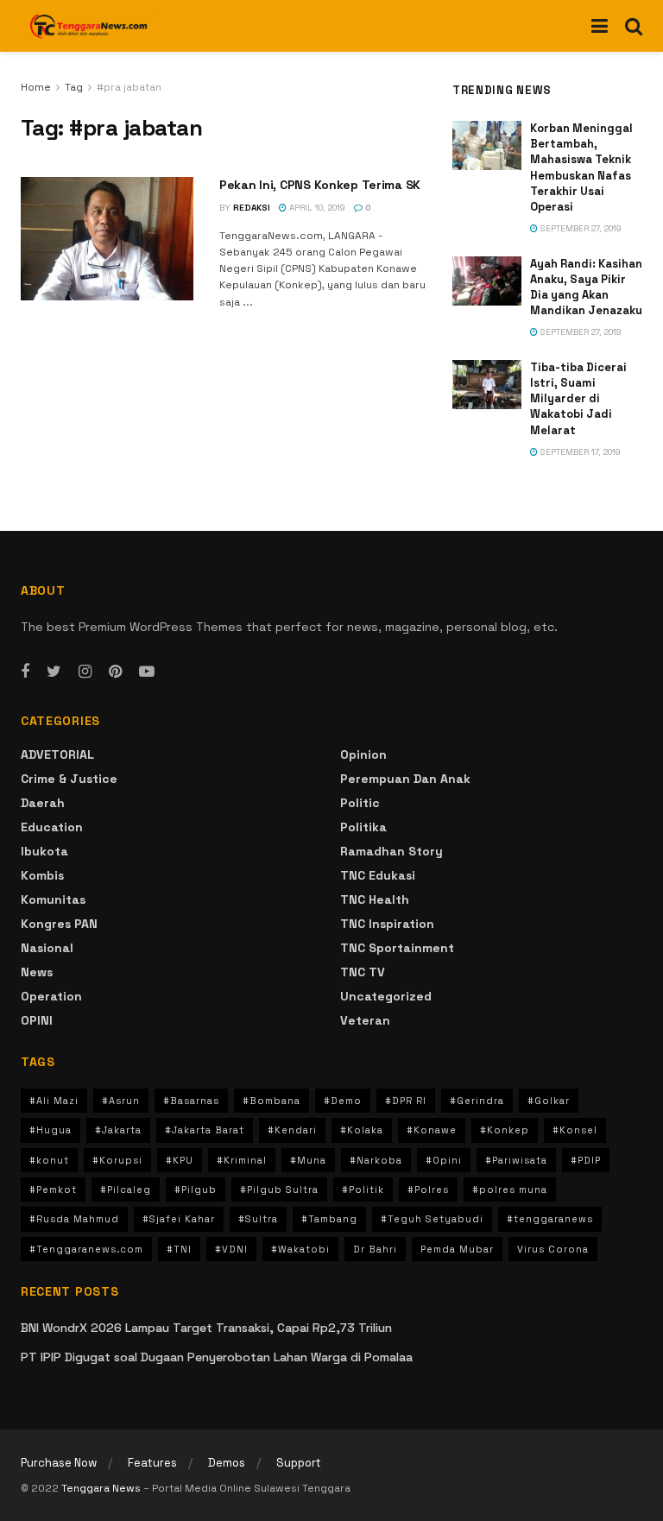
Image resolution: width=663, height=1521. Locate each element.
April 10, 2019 (316, 207)
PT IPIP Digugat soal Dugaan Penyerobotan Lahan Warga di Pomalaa (217, 1357)
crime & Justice (69, 778)
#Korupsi (117, 1160)
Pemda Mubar (457, 1249)
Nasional (47, 948)
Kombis (42, 875)
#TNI (179, 1249)
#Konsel (574, 1130)
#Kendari (292, 1130)
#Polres (428, 1189)
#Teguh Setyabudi (432, 1219)
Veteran (365, 1020)
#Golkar (548, 1101)
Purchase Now (59, 1462)
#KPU (179, 1160)
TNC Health (374, 899)
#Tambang (329, 1219)
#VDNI (231, 1249)
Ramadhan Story (391, 851)
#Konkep (504, 1130)
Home (36, 87)
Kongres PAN (59, 923)
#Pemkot (53, 1189)
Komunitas (53, 899)
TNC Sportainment (397, 948)
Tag (74, 87)
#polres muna (509, 1189)
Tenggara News (102, 1488)
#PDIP (586, 1160)
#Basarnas (191, 1101)
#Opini (444, 1160)
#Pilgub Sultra (279, 1189)
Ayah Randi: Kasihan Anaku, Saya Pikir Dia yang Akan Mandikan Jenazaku (586, 287)
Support (298, 1462)
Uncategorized (386, 996)
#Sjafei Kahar (178, 1219)
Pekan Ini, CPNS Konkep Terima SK (319, 184)
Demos (226, 1462)
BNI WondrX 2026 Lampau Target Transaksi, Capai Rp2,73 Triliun (206, 1327)
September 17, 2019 (579, 452)
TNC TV (362, 972)
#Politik (363, 1189)
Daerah (43, 803)
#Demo (343, 1101)
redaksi (251, 207)
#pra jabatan (129, 87)
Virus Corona (553, 1249)
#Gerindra (477, 1101)
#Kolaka (361, 1130)
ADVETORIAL (57, 754)
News (37, 972)
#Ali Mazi (54, 1101)
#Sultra (258, 1219)
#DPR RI (405, 1101)
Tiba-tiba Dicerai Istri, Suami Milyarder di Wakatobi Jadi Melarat (578, 399)
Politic (360, 803)
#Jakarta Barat (204, 1130)
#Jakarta (118, 1130)
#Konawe (432, 1130)
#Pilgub (195, 1189)
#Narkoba (376, 1160)
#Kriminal (242, 1160)
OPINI (37, 1020)
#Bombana (271, 1101)
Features (152, 1462)
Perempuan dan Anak (405, 778)
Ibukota (44, 851)
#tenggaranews (550, 1219)
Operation (51, 996)
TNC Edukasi (377, 875)
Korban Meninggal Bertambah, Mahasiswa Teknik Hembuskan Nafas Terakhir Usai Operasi (581, 167)
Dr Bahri (375, 1249)
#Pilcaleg (125, 1189)
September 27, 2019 (580, 228)
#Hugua (50, 1130)
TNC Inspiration (387, 923)
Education (52, 827)
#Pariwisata (516, 1160)
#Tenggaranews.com (86, 1249)
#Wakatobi (300, 1249)
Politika (363, 827)
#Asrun (121, 1101)
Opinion (363, 754)
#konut (49, 1160)
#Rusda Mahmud (74, 1219)
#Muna (308, 1160)
